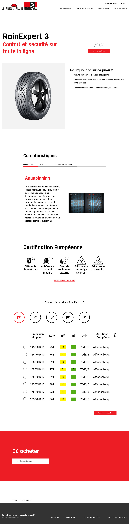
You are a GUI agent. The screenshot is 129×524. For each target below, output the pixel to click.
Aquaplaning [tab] (28, 164)
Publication (55, 517)
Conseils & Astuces (65, 8)
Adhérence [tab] (44, 164)
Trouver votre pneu (103, 8)
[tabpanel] (64, 195)
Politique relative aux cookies (117, 517)
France (123, 3)
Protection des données (91, 517)
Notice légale (71, 517)
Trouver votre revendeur (120, 8)
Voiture (115, 3)
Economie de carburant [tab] (63, 164)
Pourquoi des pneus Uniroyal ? (84, 8)
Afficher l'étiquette (104, 347)
